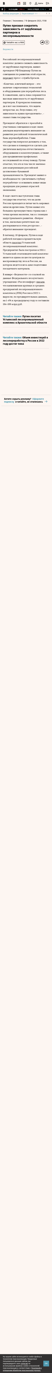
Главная (7, 21)
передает (8, 78)
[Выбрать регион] (30, 3)
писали (40, 282)
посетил (16, 242)
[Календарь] (18, 3)
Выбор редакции (11, 13)
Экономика (18, 21)
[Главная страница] (4, 3)
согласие (24, 1364)
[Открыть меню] (47, 3)
